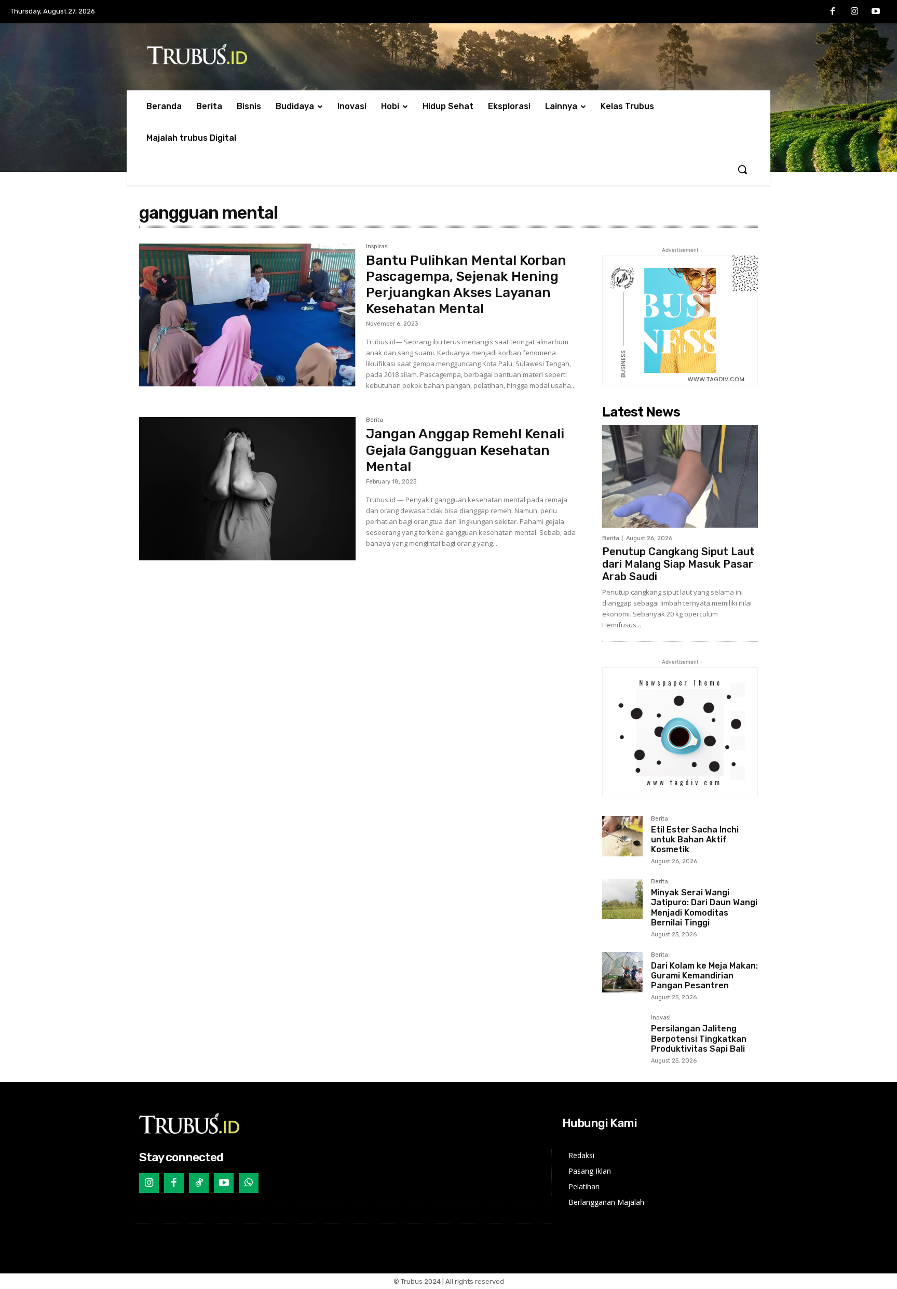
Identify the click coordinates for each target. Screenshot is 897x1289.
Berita (374, 420)
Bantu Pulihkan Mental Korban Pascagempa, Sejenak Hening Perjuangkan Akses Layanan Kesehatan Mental (466, 284)
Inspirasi (377, 247)
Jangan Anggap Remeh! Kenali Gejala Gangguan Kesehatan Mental (465, 450)
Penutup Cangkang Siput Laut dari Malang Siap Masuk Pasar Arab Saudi (678, 564)
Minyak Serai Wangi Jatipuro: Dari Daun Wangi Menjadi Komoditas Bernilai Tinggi (704, 908)
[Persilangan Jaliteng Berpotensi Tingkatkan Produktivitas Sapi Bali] (622, 1035)
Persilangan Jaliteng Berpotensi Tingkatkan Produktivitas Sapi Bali (698, 1038)
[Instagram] (854, 12)
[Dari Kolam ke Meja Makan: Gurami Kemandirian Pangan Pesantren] (622, 972)
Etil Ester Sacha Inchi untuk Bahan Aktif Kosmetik (695, 839)
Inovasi (661, 1018)
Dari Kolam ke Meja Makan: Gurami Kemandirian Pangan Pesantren (704, 975)
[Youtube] (876, 12)
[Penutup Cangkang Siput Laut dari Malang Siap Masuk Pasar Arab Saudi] (680, 476)
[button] (742, 169)
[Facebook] (833, 12)
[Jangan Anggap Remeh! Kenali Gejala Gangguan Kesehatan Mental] (247, 488)
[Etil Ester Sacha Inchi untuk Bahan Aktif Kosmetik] (622, 836)
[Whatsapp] (249, 1183)
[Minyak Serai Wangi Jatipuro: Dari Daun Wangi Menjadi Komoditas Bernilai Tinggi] (622, 899)
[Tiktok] (199, 1183)
